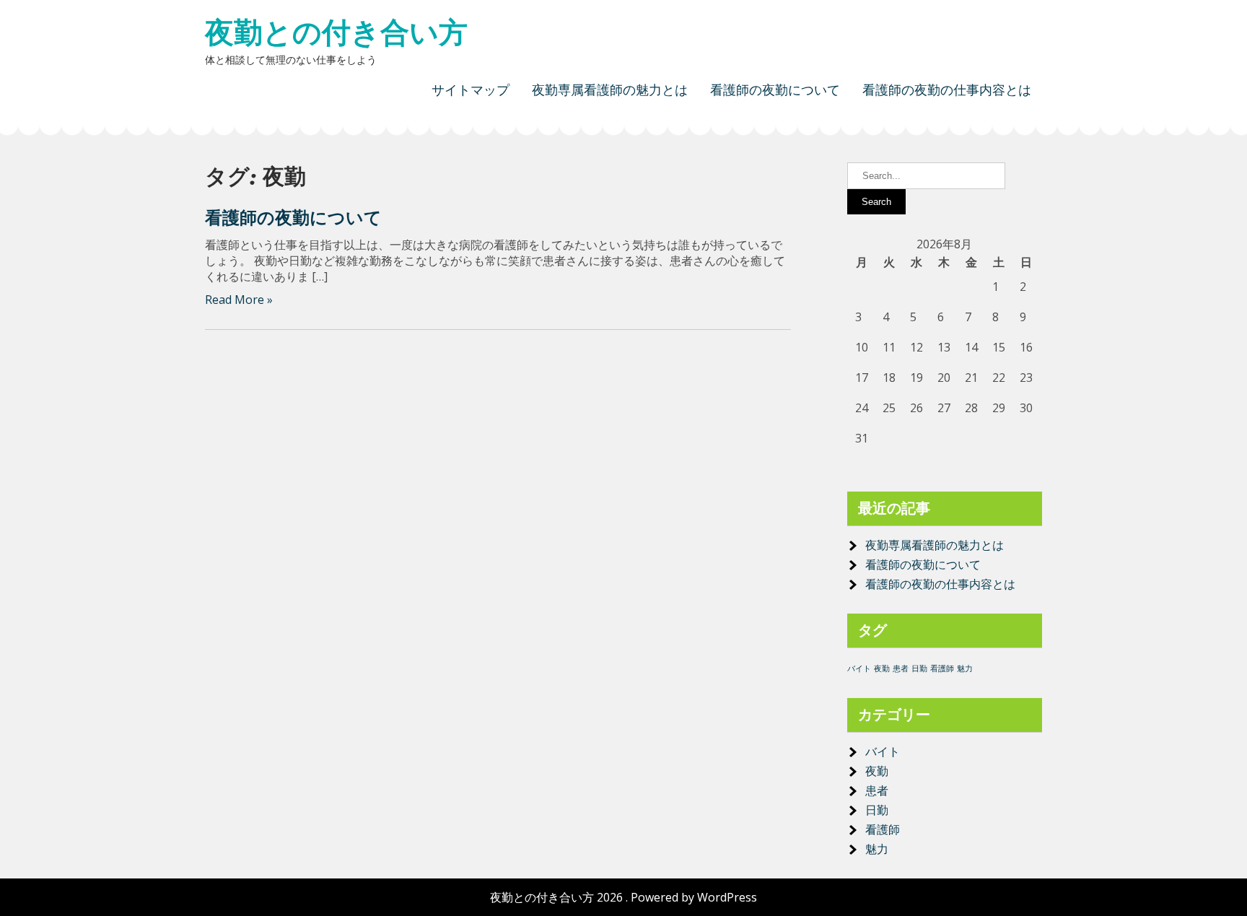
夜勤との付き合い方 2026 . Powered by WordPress (623, 897)
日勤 (919, 668)
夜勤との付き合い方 (336, 32)
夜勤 (882, 668)
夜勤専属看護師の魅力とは (610, 90)
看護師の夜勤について (775, 90)
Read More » (239, 299)
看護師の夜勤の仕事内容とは (946, 90)
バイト (859, 668)
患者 (901, 668)
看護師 (942, 668)
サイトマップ (470, 90)
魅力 (965, 668)
